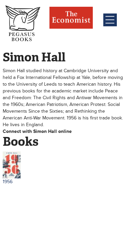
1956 (8, 182)
